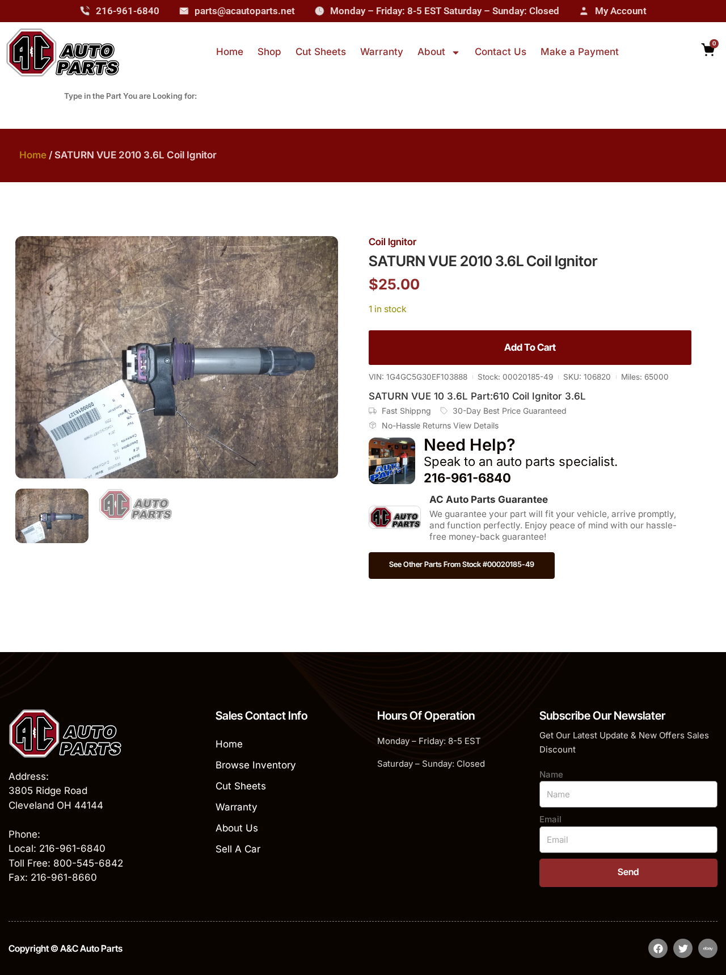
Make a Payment (580, 51)
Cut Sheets (321, 51)
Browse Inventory (256, 765)
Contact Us (500, 51)
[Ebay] (707, 948)
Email (550, 819)
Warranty (381, 51)
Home (229, 51)
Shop (269, 51)
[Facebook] (658, 948)
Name (551, 774)
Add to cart (530, 347)
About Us (237, 828)
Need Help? (470, 445)
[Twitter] (683, 948)
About (431, 51)
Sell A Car (238, 849)
